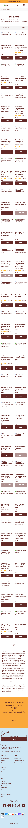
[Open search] (25, 5)
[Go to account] (18, 6)
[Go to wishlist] (20, 5)
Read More (24, 21)
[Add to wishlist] (11, 34)
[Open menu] (2, 6)
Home (2, 9)
